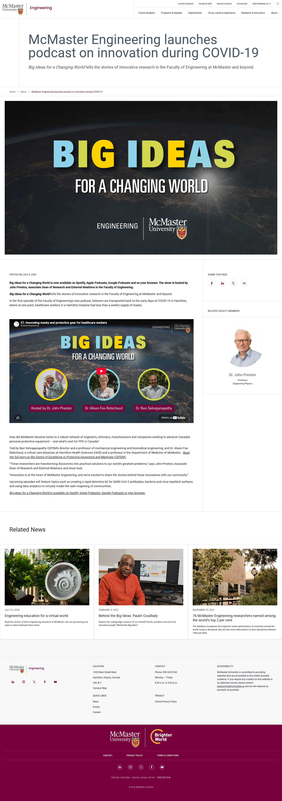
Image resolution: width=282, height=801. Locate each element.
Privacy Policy (135, 755)
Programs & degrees (171, 12)
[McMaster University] (141, 737)
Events (96, 707)
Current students (185, 4)
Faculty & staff (205, 4)
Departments (195, 12)
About (274, 12)
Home (12, 91)
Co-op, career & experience (221, 12)
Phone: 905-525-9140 (166, 672)
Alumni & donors (224, 4)
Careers (97, 712)
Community (242, 4)
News (23, 91)
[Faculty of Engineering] (27, 9)
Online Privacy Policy (166, 701)
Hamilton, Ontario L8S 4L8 (143, 777)
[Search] (277, 3)
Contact (111, 755)
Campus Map (100, 688)
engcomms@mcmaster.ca (230, 686)
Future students (147, 12)
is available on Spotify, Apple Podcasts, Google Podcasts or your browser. (77, 493)
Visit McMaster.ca (262, 3)
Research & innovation (253, 12)
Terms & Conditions (168, 755)
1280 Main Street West (104, 672)
